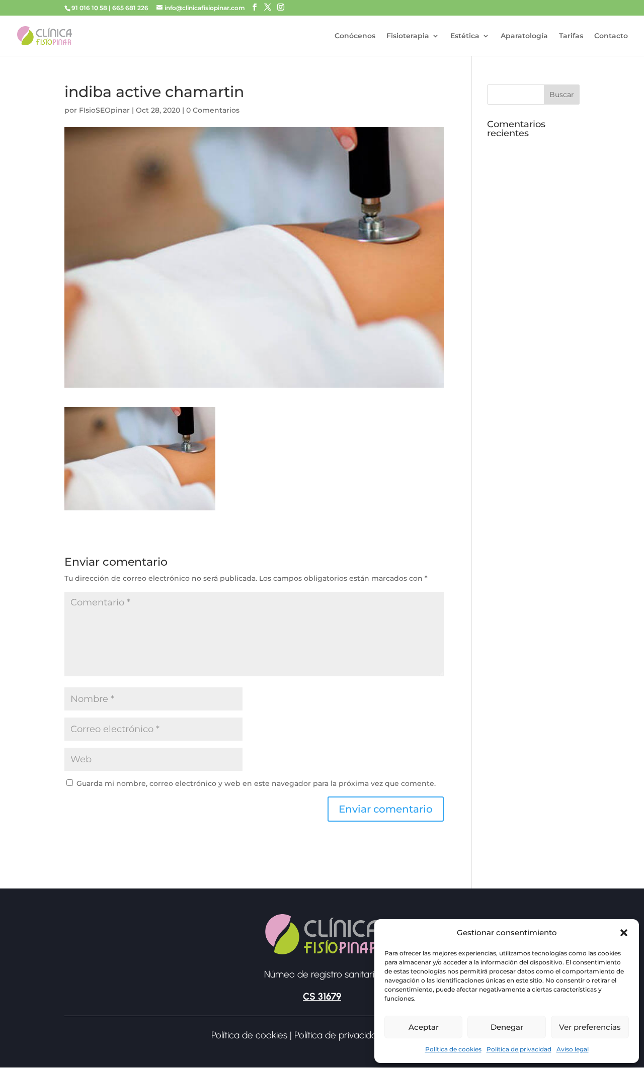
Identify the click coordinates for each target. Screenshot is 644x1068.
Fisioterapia (407, 36)
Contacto (611, 36)
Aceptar (424, 1027)
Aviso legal (572, 1049)
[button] (624, 933)
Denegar (507, 1027)
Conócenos (355, 36)
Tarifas (571, 36)
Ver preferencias (590, 1027)
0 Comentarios (212, 110)
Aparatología (524, 36)
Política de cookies (453, 1049)
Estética (464, 36)
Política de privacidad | (341, 1035)
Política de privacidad (519, 1049)
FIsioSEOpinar (104, 110)
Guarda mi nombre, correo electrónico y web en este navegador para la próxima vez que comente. (256, 783)
